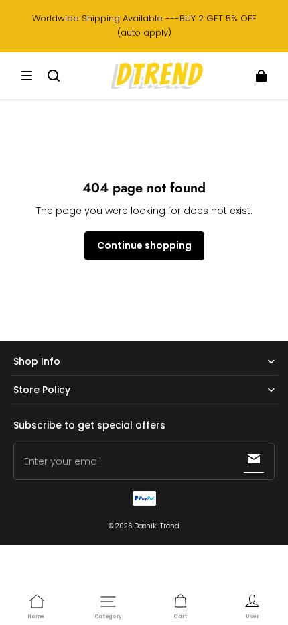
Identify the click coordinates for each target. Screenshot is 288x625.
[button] (26, 75)
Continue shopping (144, 245)
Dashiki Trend (156, 526)
